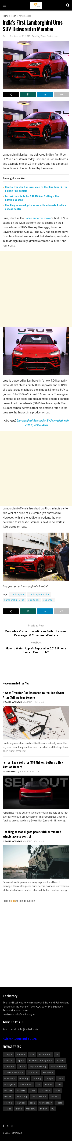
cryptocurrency (38, 1066)
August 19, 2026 (26, 772)
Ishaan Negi (10, 772)
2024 (32, 1054)
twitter (43, 1108)
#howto (21, 1054)
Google (49, 1078)
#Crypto (8, 1054)
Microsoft (45, 1090)
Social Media (38, 1096)
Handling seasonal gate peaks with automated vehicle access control (36, 207)
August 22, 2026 (32, 702)
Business (9, 1066)
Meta (32, 1090)
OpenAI (8, 1096)
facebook (9, 1078)
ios (38, 1084)
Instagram (10, 1084)
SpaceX (55, 1096)
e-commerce (58, 1066)
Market (8, 1090)
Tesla (59, 1102)
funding (23, 1078)
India (61, 1078)
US (52, 1108)
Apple (21, 1060)
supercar (48, 600)
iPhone (48, 1084)
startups (21, 1102)
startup (8, 1102)
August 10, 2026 (32, 841)
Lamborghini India (39, 594)
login (13, 901)
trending (31, 1108)
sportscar (33, 600)
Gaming (37, 1078)
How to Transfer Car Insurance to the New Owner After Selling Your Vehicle (36, 189)
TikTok (8, 1108)
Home (5, 16)
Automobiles (25, 16)
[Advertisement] (36, 289)
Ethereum (48, 1072)
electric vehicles (13, 1072)
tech (32, 1102)
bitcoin (60, 1060)
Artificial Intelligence (40, 1060)
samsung (22, 1096)
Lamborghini (18, 594)
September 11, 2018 (20, 36)
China (22, 1066)
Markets (20, 1090)
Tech (13, 16)
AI (57, 1054)
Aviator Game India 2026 (20, 1039)
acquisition (45, 1054)
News (57, 1090)
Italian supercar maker (38, 218)
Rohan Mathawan (13, 702)
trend (19, 1108)
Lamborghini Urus (14, 600)
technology (45, 1102)
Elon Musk (33, 1072)
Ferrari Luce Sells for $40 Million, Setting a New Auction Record (32, 198)
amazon (8, 1060)
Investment (26, 1084)
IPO (59, 1084)
